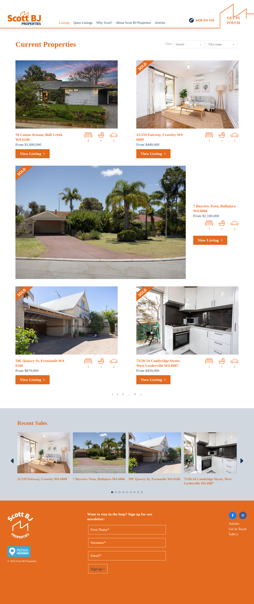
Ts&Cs (233, 534)
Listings (64, 23)
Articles (160, 23)
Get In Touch (238, 529)
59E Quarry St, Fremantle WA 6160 (154, 479)
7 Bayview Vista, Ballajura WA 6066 (99, 479)
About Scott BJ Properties (133, 23)
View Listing (30, 154)
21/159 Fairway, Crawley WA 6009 (42, 479)
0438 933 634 (205, 20)
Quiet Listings (83, 23)
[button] (112, 492)
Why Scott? (104, 23)
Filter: (168, 43)
